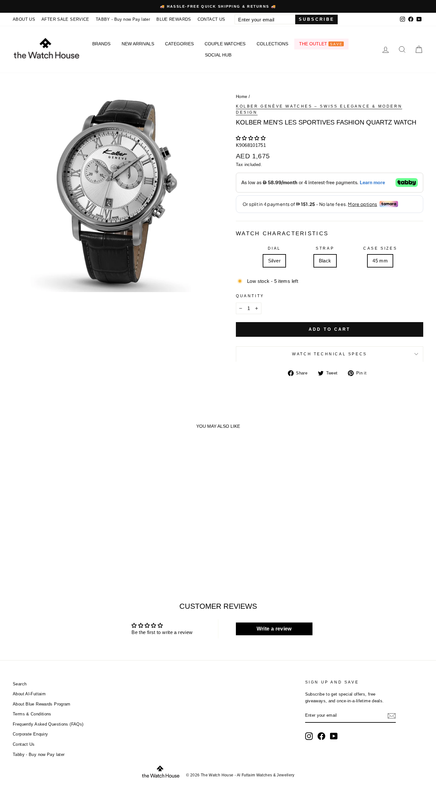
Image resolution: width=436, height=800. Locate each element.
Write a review (274, 628)
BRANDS (101, 43)
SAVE (336, 44)
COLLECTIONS (272, 43)
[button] (251, 138)
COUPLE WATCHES (225, 43)
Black (325, 260)
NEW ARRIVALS (138, 43)
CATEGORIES (179, 43)
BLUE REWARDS (173, 19)
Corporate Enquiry (30, 734)
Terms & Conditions (32, 714)
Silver (274, 260)
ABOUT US (24, 19)
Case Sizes (380, 248)
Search (19, 684)
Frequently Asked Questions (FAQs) (48, 724)
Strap (325, 248)
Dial (274, 248)
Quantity (250, 296)
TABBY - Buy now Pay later (123, 19)
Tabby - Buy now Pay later (38, 754)
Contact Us (24, 744)
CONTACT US (211, 19)
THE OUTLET (321, 43)
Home (241, 96)
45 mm (380, 260)
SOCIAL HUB (218, 54)
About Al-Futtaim (29, 693)
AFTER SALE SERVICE (65, 19)
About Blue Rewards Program (42, 704)
